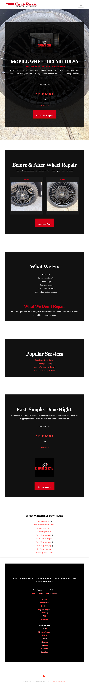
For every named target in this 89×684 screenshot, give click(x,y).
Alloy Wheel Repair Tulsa (44, 367)
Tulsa (44, 628)
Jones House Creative (59, 681)
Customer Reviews (52, 673)
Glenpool (44, 645)
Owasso (44, 642)
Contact (44, 619)
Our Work (44, 603)
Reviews (44, 606)
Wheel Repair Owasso (44, 535)
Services (30, 673)
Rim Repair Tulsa (44, 363)
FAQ (45, 616)
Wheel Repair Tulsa (44, 521)
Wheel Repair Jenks (44, 532)
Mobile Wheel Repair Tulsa (44, 370)
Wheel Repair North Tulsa (44, 552)
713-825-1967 (44, 94)
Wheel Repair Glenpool (44, 539)
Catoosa (44, 649)
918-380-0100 (44, 105)
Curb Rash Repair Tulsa (44, 360)
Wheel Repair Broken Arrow (44, 525)
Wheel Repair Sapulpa (44, 546)
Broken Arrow (44, 632)
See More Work (44, 224)
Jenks (44, 638)
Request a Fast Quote (44, 115)
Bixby (44, 635)
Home (44, 599)
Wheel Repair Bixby (44, 528)
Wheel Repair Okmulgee (44, 549)
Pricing (44, 613)
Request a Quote (44, 487)
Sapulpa (44, 652)
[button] (81, 4)
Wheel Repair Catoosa (44, 542)
